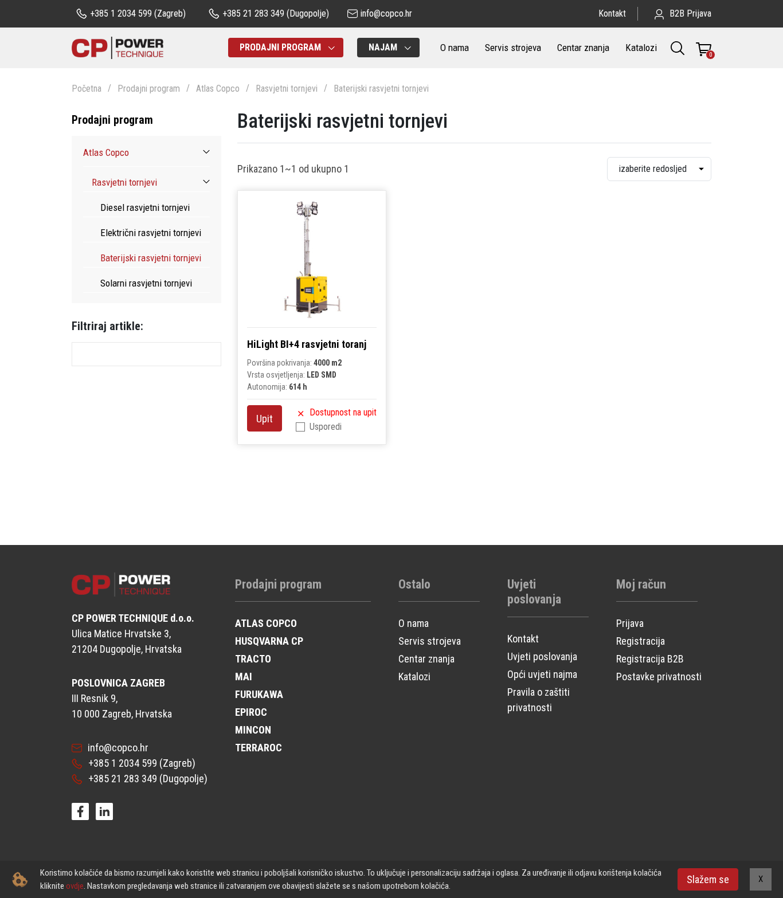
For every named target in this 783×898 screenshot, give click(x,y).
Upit (264, 419)
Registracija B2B (650, 659)
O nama (454, 47)
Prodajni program (149, 88)
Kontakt (612, 13)
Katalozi (641, 47)
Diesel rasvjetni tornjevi (145, 207)
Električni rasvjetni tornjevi (150, 232)
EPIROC (251, 712)
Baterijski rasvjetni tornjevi (381, 88)
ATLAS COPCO (266, 623)
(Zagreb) (138, 13)
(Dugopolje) (275, 13)
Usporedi (326, 426)
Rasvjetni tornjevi (287, 88)
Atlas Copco (218, 88)
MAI (243, 676)
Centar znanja (583, 47)
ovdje (75, 886)
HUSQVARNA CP (269, 641)
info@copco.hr (118, 748)
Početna (86, 88)
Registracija (640, 641)
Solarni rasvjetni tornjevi (146, 283)
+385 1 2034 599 (122, 763)
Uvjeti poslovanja (542, 656)
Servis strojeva (513, 47)
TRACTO (253, 659)
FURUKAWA (259, 694)
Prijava (630, 623)
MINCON (253, 730)
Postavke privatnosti (659, 676)
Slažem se (708, 879)
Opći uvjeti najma (542, 674)
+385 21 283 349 (122, 778)
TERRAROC (258, 748)
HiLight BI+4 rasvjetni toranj (306, 344)
